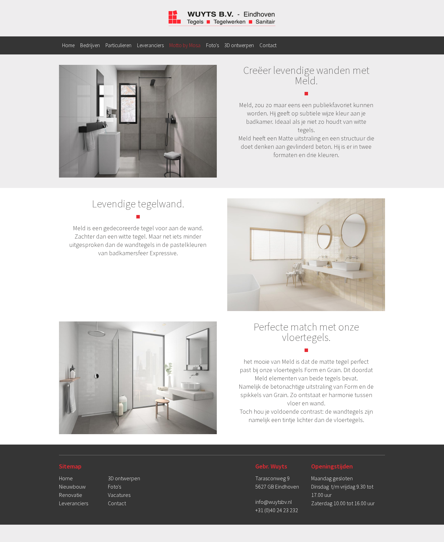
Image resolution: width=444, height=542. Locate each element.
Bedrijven (90, 45)
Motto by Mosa (184, 45)
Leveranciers (150, 45)
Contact (267, 45)
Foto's (212, 45)
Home (68, 45)
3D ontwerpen (239, 45)
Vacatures (119, 494)
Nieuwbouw (72, 486)
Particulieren (118, 45)
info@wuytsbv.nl (273, 501)
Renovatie (70, 494)
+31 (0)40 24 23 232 (276, 510)
